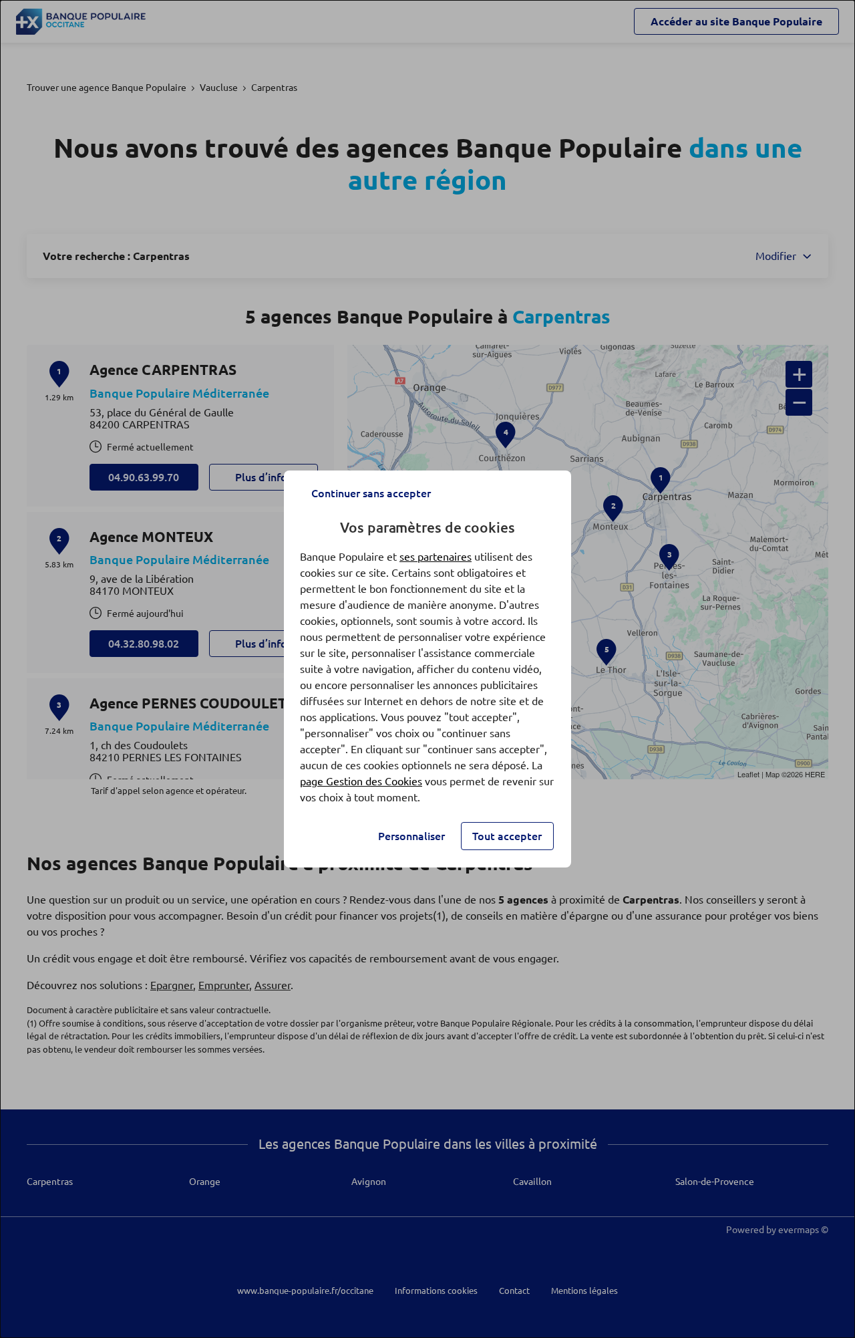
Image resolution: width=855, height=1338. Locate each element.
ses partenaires (435, 557)
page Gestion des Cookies (361, 781)
